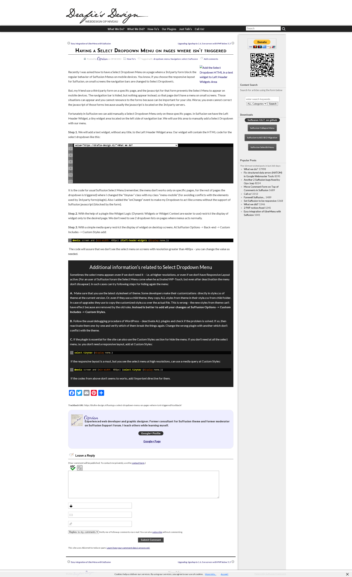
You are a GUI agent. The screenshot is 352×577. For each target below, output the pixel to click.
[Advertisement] (262, 244)
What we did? (136, 29)
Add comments (211, 59)
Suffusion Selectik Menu (262, 147)
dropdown (158, 59)
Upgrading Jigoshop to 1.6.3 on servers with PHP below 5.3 (204, 43)
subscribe (157, 532)
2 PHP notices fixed (254, 207)
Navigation (175, 59)
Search (272, 103)
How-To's (131, 59)
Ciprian (102, 58)
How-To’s (153, 29)
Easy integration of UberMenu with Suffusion (91, 43)
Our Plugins (169, 29)
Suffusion (193, 59)
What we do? (116, 29)
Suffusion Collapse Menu (262, 128)
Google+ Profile (151, 433)
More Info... (210, 574)
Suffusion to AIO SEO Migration (262, 137)
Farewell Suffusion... (254, 197)
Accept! (224, 574)
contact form (138, 463)
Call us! (199, 29)
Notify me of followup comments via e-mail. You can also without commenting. (141, 532)
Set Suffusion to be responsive (260, 200)
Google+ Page (152, 441)
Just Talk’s (185, 29)
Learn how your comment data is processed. (128, 547)
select (185, 59)
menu (167, 59)
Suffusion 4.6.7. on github (262, 120)
